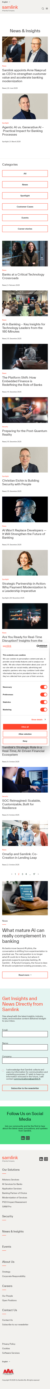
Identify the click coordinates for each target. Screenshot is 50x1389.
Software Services (11, 1353)
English (5, 2)
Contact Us (7, 1320)
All (25, 173)
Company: (7, 1056)
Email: (5, 1030)
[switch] (43, 695)
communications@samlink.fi (27, 1079)
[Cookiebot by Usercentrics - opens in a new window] (36, 646)
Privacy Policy (8, 1344)
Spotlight (25, 195)
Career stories (25, 229)
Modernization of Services (14, 1197)
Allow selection (25, 734)
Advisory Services (10, 1179)
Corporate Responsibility (13, 1276)
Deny (25, 741)
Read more (24, 975)
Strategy (6, 1272)
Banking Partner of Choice (14, 1193)
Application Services (11, 1188)
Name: (5, 1043)
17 (34, 874)
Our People (7, 1296)
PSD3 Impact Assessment (14, 1202)
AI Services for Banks (12, 1184)
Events (25, 218)
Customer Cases (25, 206)
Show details (36, 719)
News (25, 184)
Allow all (25, 727)
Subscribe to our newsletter (15, 1324)
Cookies (6, 1348)
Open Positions (9, 1300)
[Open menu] (47, 8)
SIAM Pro (6, 1206)
